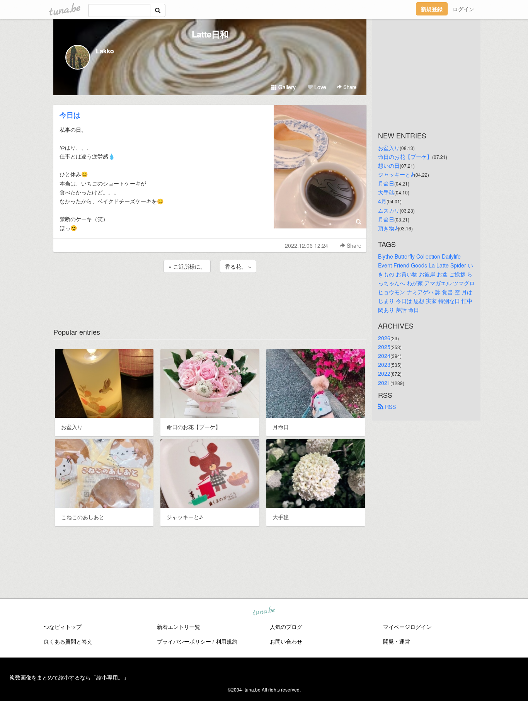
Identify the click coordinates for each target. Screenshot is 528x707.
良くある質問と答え (68, 641)
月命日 (386, 183)
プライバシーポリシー (184, 641)
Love (319, 87)
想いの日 (389, 165)
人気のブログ (286, 626)
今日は (70, 115)
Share (349, 86)
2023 (384, 364)
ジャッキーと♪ (396, 174)
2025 (384, 347)
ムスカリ (389, 210)
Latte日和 (210, 34)
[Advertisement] (209, 295)
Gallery (286, 87)
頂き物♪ (388, 228)
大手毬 (386, 192)
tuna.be (264, 611)
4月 (382, 201)
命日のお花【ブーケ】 (405, 156)
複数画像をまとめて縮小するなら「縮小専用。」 (69, 677)
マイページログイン (407, 626)
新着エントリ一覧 (178, 626)
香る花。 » (238, 266)
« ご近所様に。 (187, 266)
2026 (384, 338)
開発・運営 (396, 641)
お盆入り (389, 148)
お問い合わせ (286, 641)
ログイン (463, 9)
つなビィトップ (63, 626)
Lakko (105, 50)
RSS (389, 407)
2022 (384, 373)
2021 (384, 383)
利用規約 (226, 641)
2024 (384, 355)
